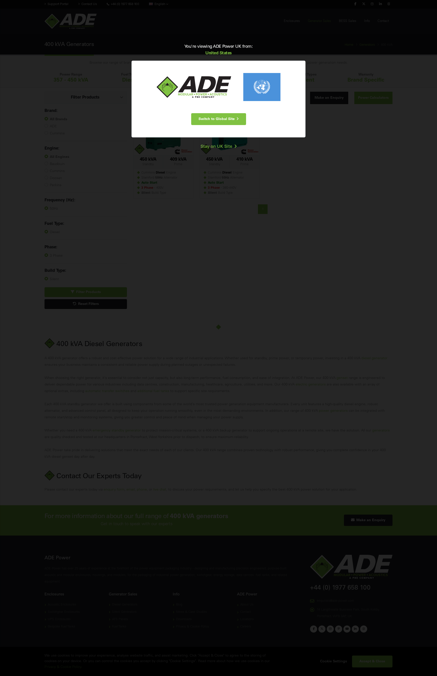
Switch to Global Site (217, 119)
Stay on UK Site (217, 147)
